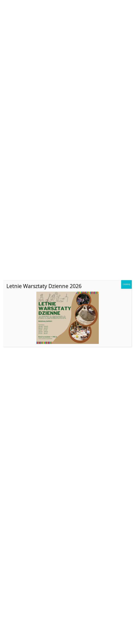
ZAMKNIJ (126, 284)
